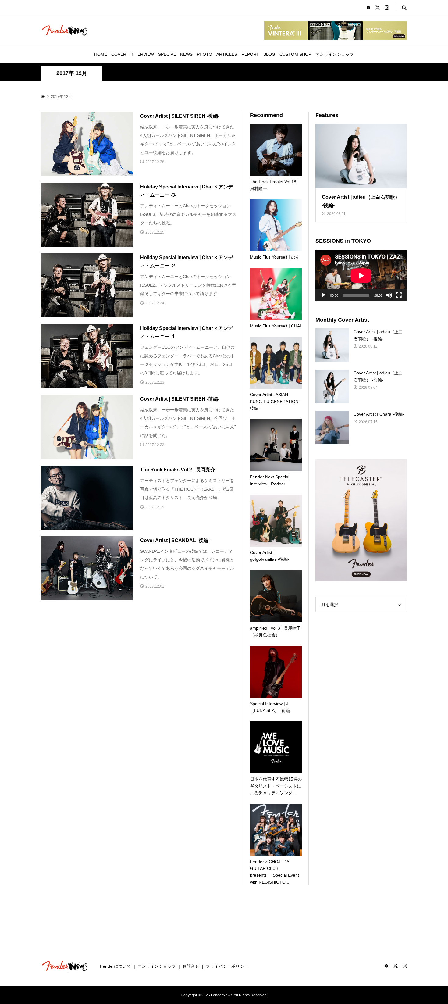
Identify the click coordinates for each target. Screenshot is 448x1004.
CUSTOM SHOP (295, 54)
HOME (100, 54)
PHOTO (204, 54)
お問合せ (190, 966)
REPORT (250, 54)
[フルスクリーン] (399, 295)
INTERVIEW (142, 54)
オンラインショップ (334, 54)
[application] (361, 275)
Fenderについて (115, 966)
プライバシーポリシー (227, 966)
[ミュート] (389, 295)
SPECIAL (167, 54)
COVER (118, 54)
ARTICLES (226, 54)
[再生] (323, 295)
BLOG (269, 54)
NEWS (186, 54)
